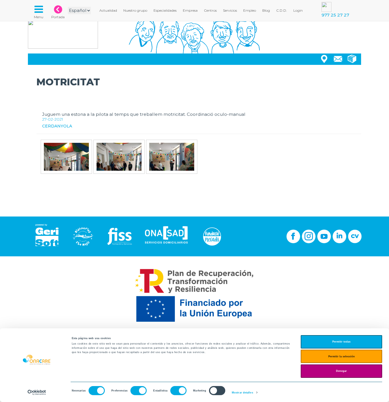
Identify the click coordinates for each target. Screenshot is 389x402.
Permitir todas (341, 341)
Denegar (341, 371)
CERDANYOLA (57, 126)
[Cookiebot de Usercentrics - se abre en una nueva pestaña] (37, 392)
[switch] (138, 390)
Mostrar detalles (242, 392)
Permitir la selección (341, 356)
